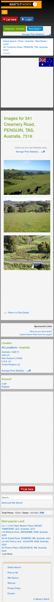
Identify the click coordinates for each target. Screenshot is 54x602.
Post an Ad (13, 572)
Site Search (13, 577)
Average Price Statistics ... (34, 34)
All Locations (9, 347)
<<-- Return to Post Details (16, 312)
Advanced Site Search (12, 502)
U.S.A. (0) (6, 361)
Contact (11, 593)
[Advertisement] (26, 85)
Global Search (14, 567)
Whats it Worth (43, 599)
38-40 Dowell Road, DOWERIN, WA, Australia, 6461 (26, 538)
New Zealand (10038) (12, 358)
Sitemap (11, 582)
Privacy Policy (14, 588)
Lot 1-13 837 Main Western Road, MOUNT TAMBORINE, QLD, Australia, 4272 (22, 527)
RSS (42, 512)
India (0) (6, 355)
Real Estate (34, 28)
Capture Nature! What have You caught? (36, 334)
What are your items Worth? (41, 331)
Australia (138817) (10, 351)
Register (6, 386)
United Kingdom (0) (11, 364)
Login (28, 19)
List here (11, 19)
